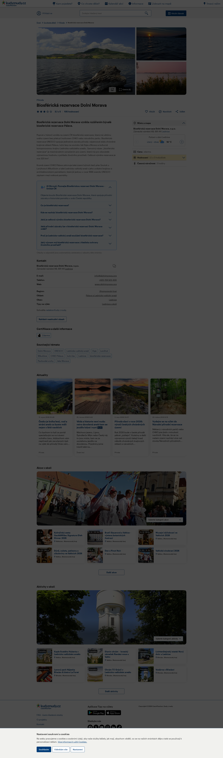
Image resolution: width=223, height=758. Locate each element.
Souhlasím (44, 749)
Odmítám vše (60, 749)
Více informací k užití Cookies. (72, 742)
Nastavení (78, 749)
